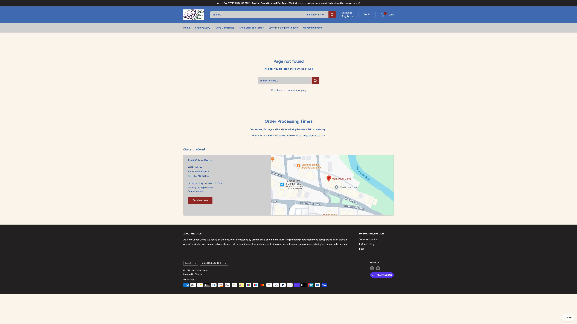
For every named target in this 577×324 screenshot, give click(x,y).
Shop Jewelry (202, 27)
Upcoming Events (312, 27)
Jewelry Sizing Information (283, 27)
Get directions (200, 200)
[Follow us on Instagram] (372, 268)
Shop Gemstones (224, 27)
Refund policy (366, 244)
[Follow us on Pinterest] (378, 268)
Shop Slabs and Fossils (251, 27)
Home (186, 27)
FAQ (361, 249)
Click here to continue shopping (288, 90)
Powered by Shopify (192, 274)
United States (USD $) (211, 263)
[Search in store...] (315, 80)
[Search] (332, 14)
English (188, 263)
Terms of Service (368, 239)
